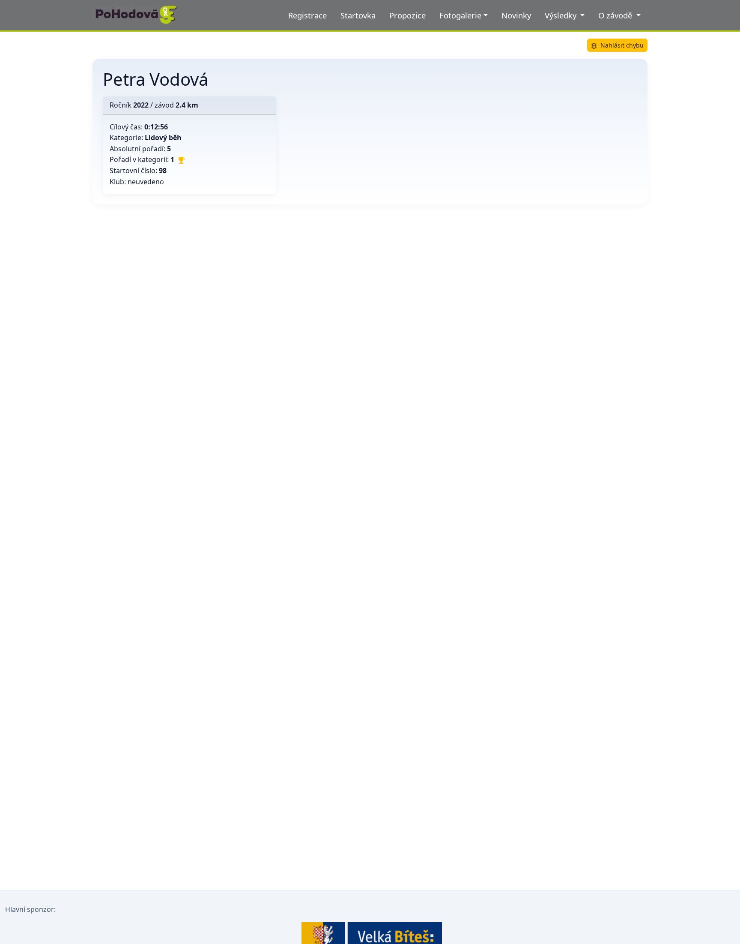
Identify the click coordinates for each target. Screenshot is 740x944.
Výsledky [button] (562, 15)
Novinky (516, 15)
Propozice (407, 15)
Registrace (307, 15)
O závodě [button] (616, 15)
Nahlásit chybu (622, 45)
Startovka (358, 15)
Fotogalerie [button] (460, 15)
